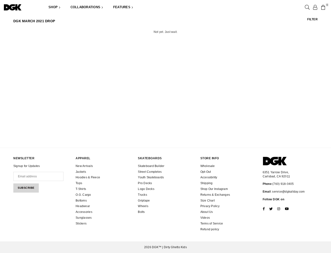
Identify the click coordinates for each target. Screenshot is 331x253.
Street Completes (150, 171)
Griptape (144, 200)
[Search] (307, 7)
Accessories (84, 212)
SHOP (53, 7)
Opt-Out (205, 171)
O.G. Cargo (83, 194)
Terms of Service (211, 223)
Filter (312, 19)
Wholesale (207, 166)
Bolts (141, 212)
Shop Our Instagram (214, 189)
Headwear (83, 206)
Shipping (206, 183)
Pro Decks (145, 183)
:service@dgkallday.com (288, 191)
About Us (206, 212)
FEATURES (122, 7)
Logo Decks (146, 189)
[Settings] (315, 7)
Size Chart (207, 200)
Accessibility (208, 177)
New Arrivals (84, 166)
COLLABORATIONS (86, 7)
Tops (79, 183)
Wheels (143, 206)
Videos (205, 217)
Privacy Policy (210, 206)
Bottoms (81, 200)
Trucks (142, 194)
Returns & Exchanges (215, 194)
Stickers (81, 223)
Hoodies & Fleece (88, 177)
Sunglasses (84, 217)
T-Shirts (81, 189)
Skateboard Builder (151, 166)
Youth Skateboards (151, 177)
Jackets (81, 171)
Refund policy (209, 229)
